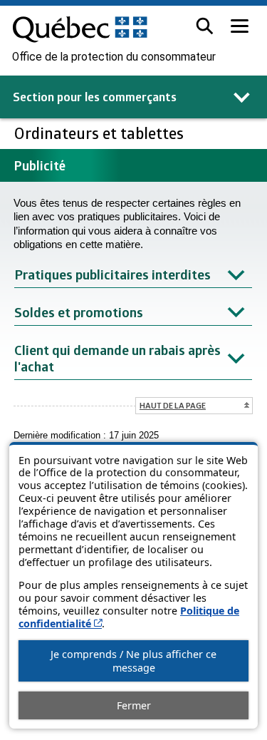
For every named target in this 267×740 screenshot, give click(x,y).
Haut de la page (173, 405)
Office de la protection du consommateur (114, 57)
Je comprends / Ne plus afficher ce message (133, 660)
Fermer (134, 705)
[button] (204, 26)
